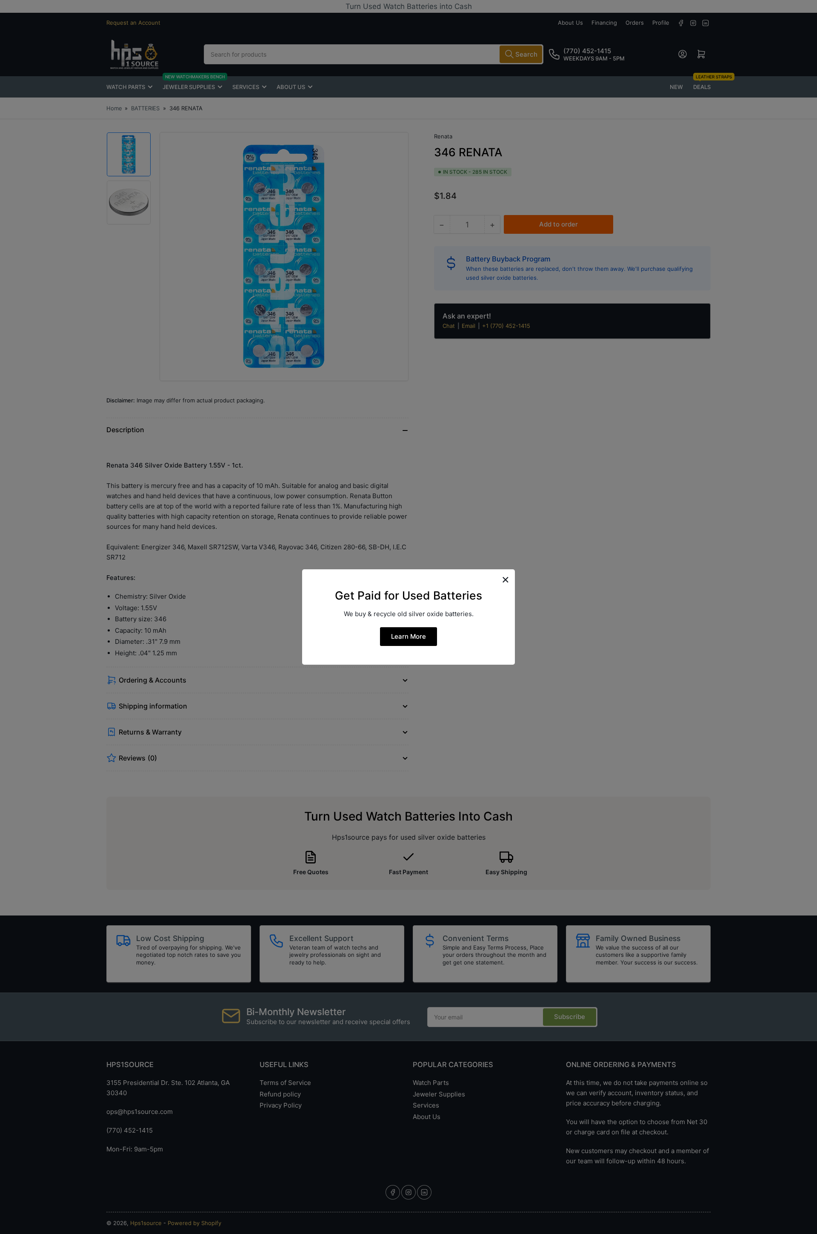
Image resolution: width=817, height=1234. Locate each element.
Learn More (408, 636)
